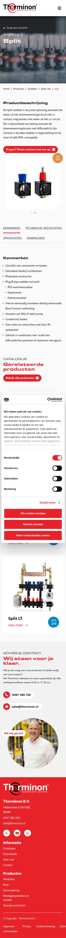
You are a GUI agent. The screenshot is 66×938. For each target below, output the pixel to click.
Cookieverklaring (45, 926)
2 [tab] (35, 212)
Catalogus (9, 848)
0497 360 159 (21, 695)
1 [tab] (31, 212)
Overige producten (14, 905)
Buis (6, 884)
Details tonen (48, 502)
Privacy (27, 926)
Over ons (8, 859)
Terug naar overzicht (16, 28)
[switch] (57, 468)
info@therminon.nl (14, 823)
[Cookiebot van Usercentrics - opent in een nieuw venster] (47, 400)
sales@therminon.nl (25, 707)
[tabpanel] (33, 182)
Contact (8, 865)
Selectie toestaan (33, 524)
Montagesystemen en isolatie (16, 897)
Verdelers (9, 879)
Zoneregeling (11, 890)
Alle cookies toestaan (33, 513)
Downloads (10, 854)
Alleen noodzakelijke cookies (33, 535)
